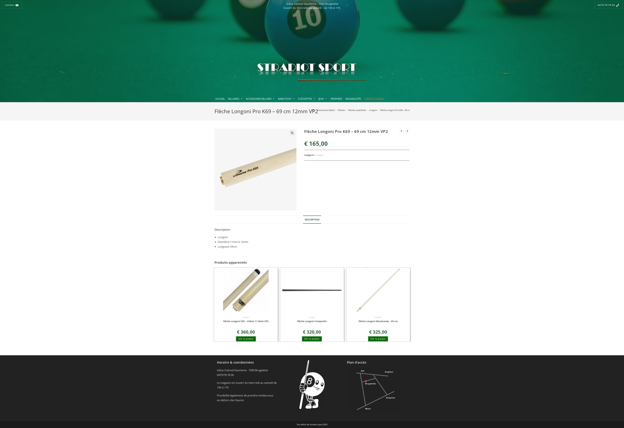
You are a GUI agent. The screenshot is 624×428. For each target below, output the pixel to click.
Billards (233, 98)
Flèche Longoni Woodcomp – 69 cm (378, 321)
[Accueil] (313, 110)
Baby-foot (285, 98)
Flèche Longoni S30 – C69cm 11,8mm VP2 (246, 321)
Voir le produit (246, 338)
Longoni (320, 155)
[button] (292, 133)
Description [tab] (312, 219)
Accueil (220, 98)
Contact (10, 5)
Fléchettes (305, 98)
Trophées (336, 98)
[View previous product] (401, 131)
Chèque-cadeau (374, 98)
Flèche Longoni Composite (312, 321)
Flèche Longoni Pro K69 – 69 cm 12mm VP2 (400, 110)
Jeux (321, 98)
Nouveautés (353, 98)
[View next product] (407, 131)
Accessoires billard (258, 98)
